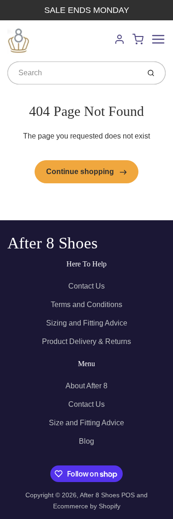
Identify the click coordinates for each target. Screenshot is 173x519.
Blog (86, 441)
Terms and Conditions (86, 304)
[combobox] (72, 72)
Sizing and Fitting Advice (86, 323)
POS (128, 495)
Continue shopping (81, 171)
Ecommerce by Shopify (86, 506)
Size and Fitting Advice (86, 423)
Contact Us (86, 286)
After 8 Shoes (52, 243)
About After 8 (86, 386)
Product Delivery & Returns (86, 341)
